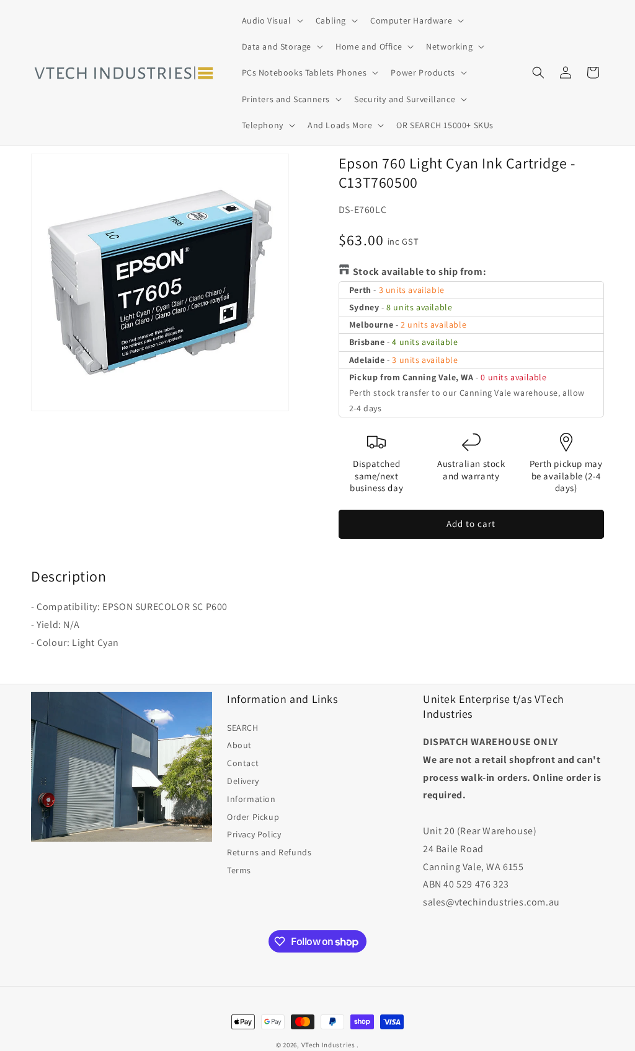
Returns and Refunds (269, 852)
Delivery (243, 781)
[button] (271, 20)
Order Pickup (253, 816)
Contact (243, 763)
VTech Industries (328, 1044)
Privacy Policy (254, 834)
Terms (239, 870)
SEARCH (243, 727)
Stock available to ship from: (419, 271)
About (239, 745)
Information (251, 799)
